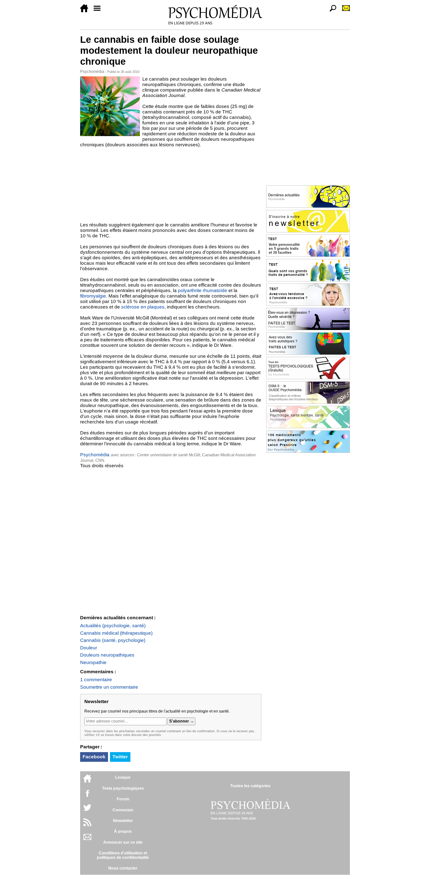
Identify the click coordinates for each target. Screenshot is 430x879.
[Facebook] (87, 796)
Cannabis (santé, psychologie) (112, 640)
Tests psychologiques (123, 788)
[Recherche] (331, 11)
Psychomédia (92, 71)
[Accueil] (86, 11)
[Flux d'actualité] (87, 825)
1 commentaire (96, 679)
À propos (123, 831)
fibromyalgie (93, 296)
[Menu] (99, 11)
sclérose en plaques (142, 307)
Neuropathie (93, 662)
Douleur (88, 647)
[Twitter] (87, 810)
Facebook (94, 756)
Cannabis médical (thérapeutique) (116, 633)
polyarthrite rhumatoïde (202, 290)
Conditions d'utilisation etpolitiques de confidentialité (123, 855)
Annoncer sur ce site (123, 842)
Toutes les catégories (250, 786)
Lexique (122, 777)
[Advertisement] (170, 185)
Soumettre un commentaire (109, 687)
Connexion (122, 810)
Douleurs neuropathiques (107, 655)
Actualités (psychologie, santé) (113, 625)
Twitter (120, 756)
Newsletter (123, 821)
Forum (123, 799)
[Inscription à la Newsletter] (344, 11)
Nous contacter (122, 868)
